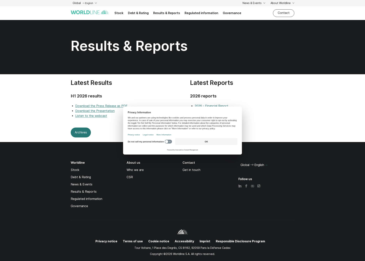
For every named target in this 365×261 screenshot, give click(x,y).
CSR (130, 177)
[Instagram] (258, 186)
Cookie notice (158, 241)
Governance (232, 13)
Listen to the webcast (91, 116)
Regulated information (201, 13)
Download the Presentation (95, 111)
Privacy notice (106, 241)
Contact (284, 13)
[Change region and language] (266, 165)
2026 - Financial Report (211, 106)
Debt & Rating (138, 13)
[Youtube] (252, 186)
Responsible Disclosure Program (240, 241)
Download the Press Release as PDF (101, 106)
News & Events (252, 3)
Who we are (135, 170)
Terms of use (133, 241)
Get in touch (191, 170)
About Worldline (281, 3)
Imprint (205, 241)
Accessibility (184, 241)
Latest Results (91, 82)
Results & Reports (166, 13)
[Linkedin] (239, 186)
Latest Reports (211, 82)
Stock (118, 13)
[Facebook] (246, 186)
